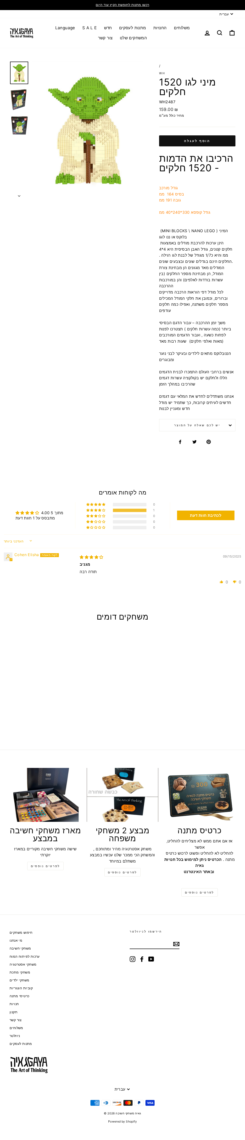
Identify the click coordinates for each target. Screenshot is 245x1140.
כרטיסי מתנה (19, 996)
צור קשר (105, 37)
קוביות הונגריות (21, 988)
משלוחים (182, 27)
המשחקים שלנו (133, 37)
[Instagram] (132, 959)
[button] (96, 510)
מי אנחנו (16, 940)
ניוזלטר (15, 1036)
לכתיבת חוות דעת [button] (205, 515)
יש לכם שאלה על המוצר (197, 425)
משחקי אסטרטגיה (23, 964)
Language (65, 27)
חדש (108, 27)
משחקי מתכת (20, 972)
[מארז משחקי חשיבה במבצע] (45, 795)
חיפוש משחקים (21, 932)
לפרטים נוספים (122, 872)
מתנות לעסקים (132, 27)
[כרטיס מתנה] (199, 795)
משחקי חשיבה (20, 948)
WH (162, 73)
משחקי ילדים (19, 980)
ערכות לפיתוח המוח (25, 956)
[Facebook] (142, 959)
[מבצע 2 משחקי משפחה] (122, 795)
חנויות (14, 1004)
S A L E (89, 27)
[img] (91, 557)
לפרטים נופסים (45, 866)
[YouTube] (151, 959)
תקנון (13, 1012)
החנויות (160, 27)
